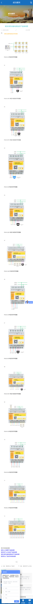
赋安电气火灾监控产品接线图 (9, 552)
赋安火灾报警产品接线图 (8, 550)
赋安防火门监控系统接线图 (8, 556)
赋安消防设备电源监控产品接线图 (10, 554)
